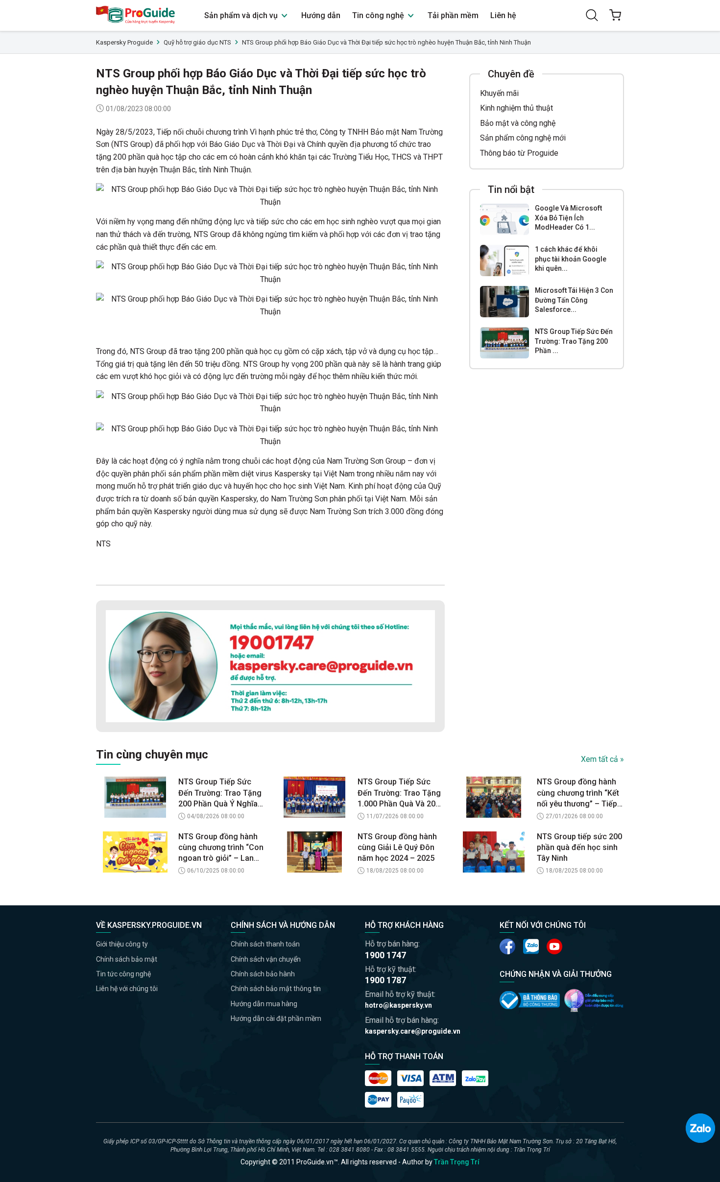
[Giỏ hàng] (615, 15)
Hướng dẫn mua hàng (264, 1004)
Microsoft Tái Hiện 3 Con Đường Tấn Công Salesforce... (574, 299)
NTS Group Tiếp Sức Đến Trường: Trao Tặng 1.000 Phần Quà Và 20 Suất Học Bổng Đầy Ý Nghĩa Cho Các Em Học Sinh (399, 793)
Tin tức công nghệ (123, 974)
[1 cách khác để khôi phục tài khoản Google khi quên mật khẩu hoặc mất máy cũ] (504, 260)
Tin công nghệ (379, 15)
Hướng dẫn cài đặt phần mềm (276, 1018)
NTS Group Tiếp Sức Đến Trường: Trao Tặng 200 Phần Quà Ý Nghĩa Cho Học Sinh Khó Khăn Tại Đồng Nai (220, 793)
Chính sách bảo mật (126, 959)
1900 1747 (385, 955)
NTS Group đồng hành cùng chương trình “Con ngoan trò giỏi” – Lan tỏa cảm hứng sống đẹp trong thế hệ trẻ (221, 848)
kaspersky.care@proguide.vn (412, 1031)
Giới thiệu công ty (122, 944)
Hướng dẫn (320, 15)
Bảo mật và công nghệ (517, 123)
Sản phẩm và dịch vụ (242, 15)
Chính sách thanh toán (265, 944)
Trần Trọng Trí (457, 1162)
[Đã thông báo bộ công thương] (530, 1000)
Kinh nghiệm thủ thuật (516, 108)
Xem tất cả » (602, 759)
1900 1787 (385, 980)
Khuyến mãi (499, 93)
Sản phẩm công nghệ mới (523, 137)
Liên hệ (503, 15)
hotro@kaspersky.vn (398, 1005)
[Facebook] (507, 946)
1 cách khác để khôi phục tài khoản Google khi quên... (570, 258)
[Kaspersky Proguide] (136, 15)
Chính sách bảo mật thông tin (276, 989)
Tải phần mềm (453, 15)
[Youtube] (531, 946)
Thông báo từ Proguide (519, 153)
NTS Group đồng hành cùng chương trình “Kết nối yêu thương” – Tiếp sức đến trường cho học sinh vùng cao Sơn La (580, 793)
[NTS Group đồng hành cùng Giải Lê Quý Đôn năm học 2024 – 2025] (314, 852)
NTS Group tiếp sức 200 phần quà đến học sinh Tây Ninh (579, 847)
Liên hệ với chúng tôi (127, 989)
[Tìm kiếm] (591, 15)
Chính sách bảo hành (263, 974)
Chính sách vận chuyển (266, 959)
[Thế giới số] (594, 1000)
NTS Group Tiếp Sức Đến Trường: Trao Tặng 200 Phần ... (574, 341)
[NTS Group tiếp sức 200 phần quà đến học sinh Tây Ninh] (494, 852)
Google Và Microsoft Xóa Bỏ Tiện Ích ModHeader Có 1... (568, 217)
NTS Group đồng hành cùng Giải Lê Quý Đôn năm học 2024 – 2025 (397, 847)
